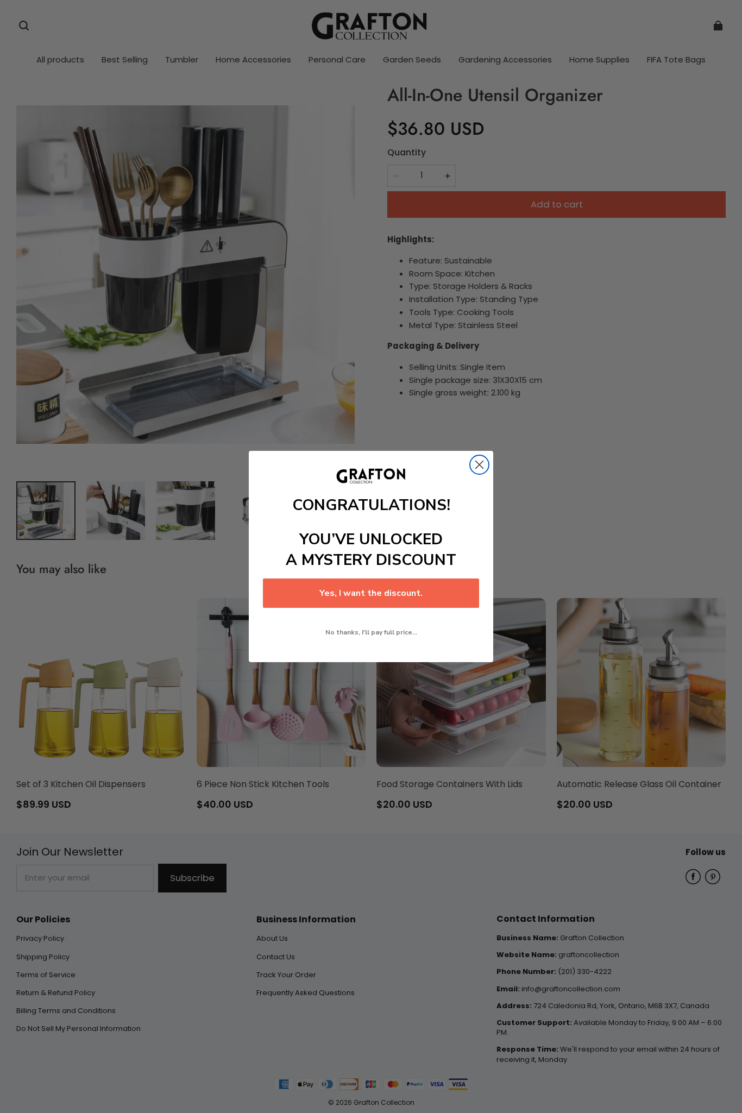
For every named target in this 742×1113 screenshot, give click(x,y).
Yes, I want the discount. (371, 593)
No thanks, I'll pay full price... (371, 632)
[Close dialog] (479, 464)
